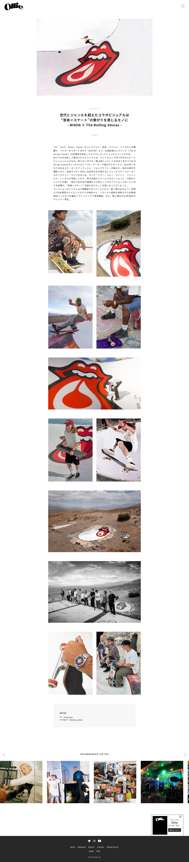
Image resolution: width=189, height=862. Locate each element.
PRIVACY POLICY (113, 847)
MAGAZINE (82, 847)
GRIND (91, 851)
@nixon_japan (76, 719)
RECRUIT (91, 847)
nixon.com (68, 717)
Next (185, 755)
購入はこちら (174, 830)
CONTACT (100, 847)
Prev (4, 755)
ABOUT (72, 847)
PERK (98, 851)
